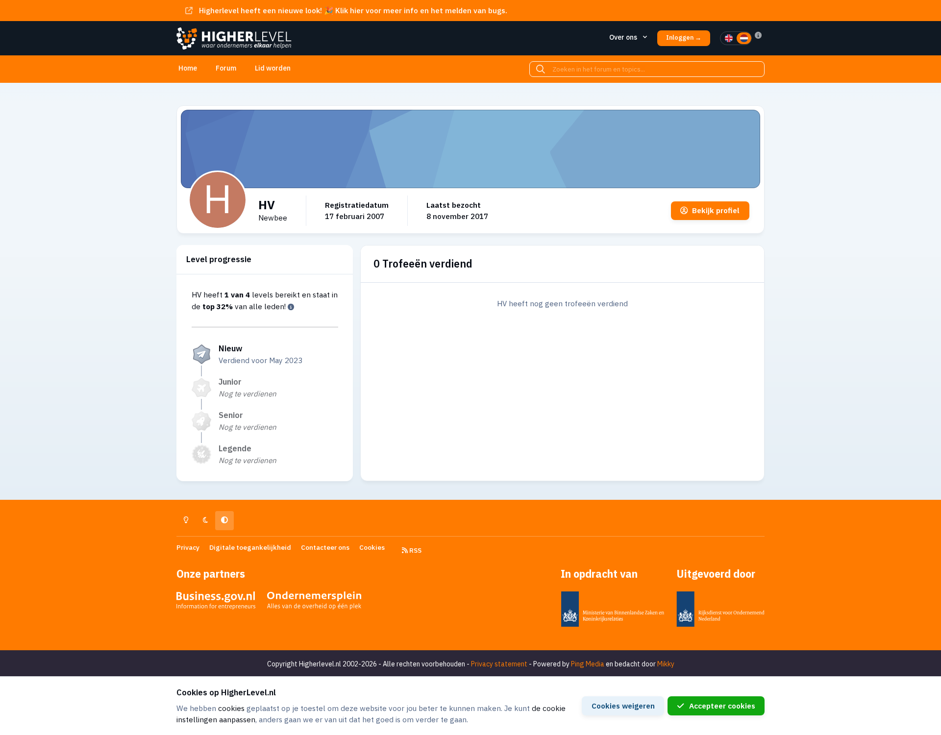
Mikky (665, 664)
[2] (744, 38)
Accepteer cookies (722, 705)
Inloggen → (683, 37)
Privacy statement (499, 664)
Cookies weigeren (623, 705)
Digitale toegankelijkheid (250, 547)
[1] (728, 38)
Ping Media (587, 664)
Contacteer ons (325, 547)
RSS (414, 550)
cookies (231, 708)
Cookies (372, 547)
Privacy (187, 547)
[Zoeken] (540, 69)
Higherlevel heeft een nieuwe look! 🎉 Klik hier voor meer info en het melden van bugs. (353, 10)
